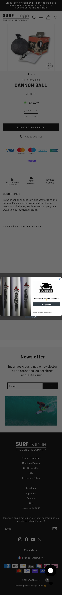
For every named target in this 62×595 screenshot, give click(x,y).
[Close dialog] (60, 279)
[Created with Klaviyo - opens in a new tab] (31, 317)
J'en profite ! (46, 304)
